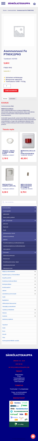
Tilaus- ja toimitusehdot (19, 392)
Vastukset (4, 316)
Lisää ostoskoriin (11, 90)
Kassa (3, 331)
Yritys (3, 337)
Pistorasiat (5, 252)
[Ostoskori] (35, 4)
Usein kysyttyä (19, 381)
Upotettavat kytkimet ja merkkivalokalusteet (14, 246)
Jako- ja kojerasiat (7, 220)
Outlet (3, 297)
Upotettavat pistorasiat (9, 265)
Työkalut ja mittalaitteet (8, 309)
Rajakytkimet (5, 300)
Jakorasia (5, 223)
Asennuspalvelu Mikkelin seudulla (10, 340)
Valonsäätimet (6, 249)
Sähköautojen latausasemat (9, 303)
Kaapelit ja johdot (6, 278)
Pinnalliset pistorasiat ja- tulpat (11, 262)
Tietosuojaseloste (19, 378)
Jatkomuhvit (6, 214)
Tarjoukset (5, 324)
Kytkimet (5, 239)
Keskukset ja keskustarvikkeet (9, 281)
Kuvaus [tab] (5, 98)
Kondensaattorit (6, 287)
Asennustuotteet (12, 10)
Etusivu (5, 10)
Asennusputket (7, 211)
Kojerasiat (5, 227)
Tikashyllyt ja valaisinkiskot (9, 306)
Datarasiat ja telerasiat (8, 255)
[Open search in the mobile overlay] (19, 202)
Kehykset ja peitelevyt (8, 236)
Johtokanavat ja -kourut (9, 233)
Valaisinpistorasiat (7, 268)
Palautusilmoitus (19, 394)
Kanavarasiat (6, 258)
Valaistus (4, 313)
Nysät (4, 230)
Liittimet (4, 290)
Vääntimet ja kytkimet (7, 319)
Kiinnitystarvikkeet (6, 284)
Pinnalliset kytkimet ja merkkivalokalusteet (13, 242)
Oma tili (4, 334)
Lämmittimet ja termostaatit (9, 293)
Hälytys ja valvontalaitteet (8, 271)
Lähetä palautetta (19, 380)
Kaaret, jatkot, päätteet (9, 217)
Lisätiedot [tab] (12, 98)
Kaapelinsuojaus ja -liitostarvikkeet (11, 274)
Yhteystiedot (19, 375)
